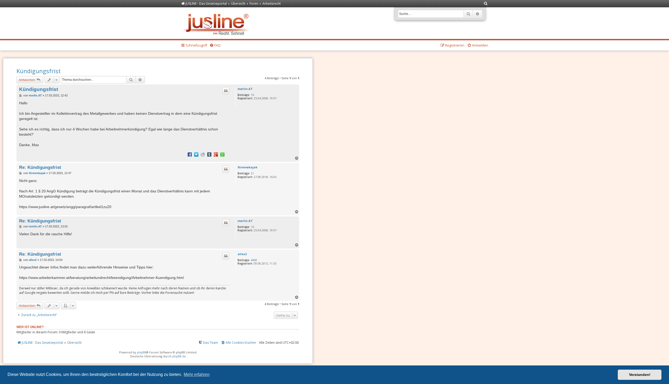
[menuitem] (485, 3)
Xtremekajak (247, 167)
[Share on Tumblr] (209, 154)
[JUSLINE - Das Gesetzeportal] (217, 23)
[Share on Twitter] (196, 154)
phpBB (141, 352)
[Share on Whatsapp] (222, 154)
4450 (254, 260)
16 (252, 94)
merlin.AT (245, 88)
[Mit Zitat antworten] (225, 90)
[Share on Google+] (216, 154)
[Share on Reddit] (203, 154)
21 (252, 173)
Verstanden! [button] (639, 374)
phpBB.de (179, 356)
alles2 (242, 254)
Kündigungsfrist (38, 71)
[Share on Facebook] (190, 154)
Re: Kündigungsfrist (40, 167)
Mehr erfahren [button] (197, 374)
